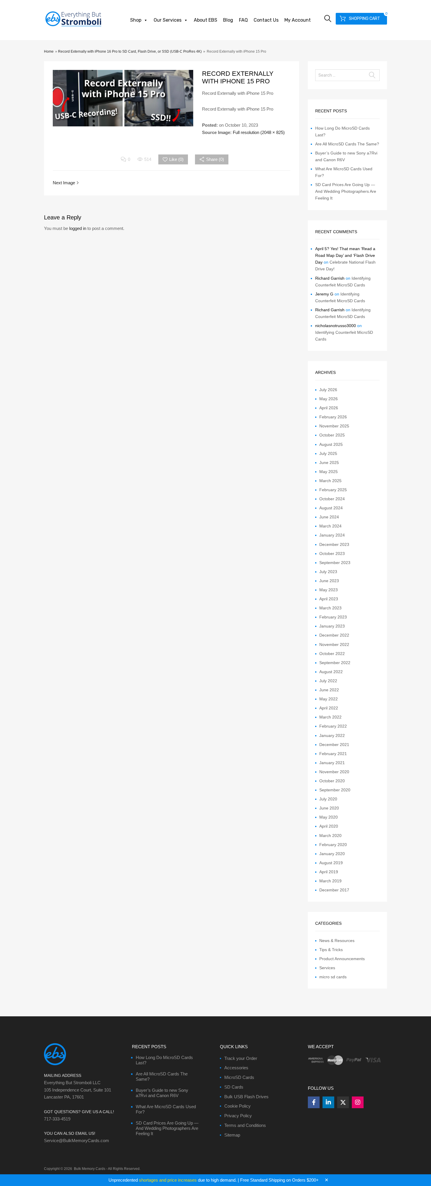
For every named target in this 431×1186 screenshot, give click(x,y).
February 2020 (333, 844)
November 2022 (334, 644)
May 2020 (328, 817)
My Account (297, 20)
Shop (135, 20)
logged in (77, 228)
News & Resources (336, 940)
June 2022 (329, 689)
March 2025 (330, 480)
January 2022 (332, 735)
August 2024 (331, 508)
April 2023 (328, 599)
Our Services (167, 20)
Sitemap (232, 1134)
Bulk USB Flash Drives (246, 1096)
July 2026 (328, 389)
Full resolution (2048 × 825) (259, 132)
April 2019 (328, 871)
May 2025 (328, 471)
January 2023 (332, 626)
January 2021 (332, 762)
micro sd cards (333, 976)
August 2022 (331, 671)
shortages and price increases (168, 1180)
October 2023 (332, 553)
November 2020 (334, 771)
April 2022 (328, 708)
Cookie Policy (237, 1106)
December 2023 (334, 544)
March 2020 (330, 835)
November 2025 (334, 426)
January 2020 (332, 853)
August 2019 (331, 862)
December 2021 (334, 744)
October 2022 (332, 653)
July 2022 (328, 680)
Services (327, 967)
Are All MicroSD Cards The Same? (347, 144)
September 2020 (334, 790)
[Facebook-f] (314, 1102)
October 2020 (332, 780)
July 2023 (328, 571)
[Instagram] (358, 1102)
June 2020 (329, 808)
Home (49, 51)
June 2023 (329, 580)
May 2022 (328, 699)
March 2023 (330, 608)
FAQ (243, 20)
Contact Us (266, 20)
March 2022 (330, 717)
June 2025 (329, 462)
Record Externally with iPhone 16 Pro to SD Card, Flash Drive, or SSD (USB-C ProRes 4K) (130, 51)
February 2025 (333, 489)
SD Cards (233, 1086)
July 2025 (328, 453)
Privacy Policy (238, 1115)
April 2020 (328, 826)
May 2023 (328, 589)
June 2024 (329, 517)
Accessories (236, 1067)
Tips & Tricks (331, 949)
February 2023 (333, 617)
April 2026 (328, 407)
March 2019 (330, 881)
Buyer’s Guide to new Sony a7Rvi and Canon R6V (162, 1093)
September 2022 (334, 662)
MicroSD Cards (239, 1077)
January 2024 (332, 535)
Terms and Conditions (245, 1125)
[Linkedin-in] (328, 1102)
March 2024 (330, 526)
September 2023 (334, 562)
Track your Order (240, 1058)
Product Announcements (342, 958)
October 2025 (332, 435)
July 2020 (328, 799)
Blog (228, 20)
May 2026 (328, 398)
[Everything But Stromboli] (73, 27)
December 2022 (334, 635)
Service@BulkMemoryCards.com (76, 1140)
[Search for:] (347, 75)
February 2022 (333, 726)
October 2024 (332, 498)
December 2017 (334, 890)
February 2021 (333, 753)
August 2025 (331, 444)
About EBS (205, 20)
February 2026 (333, 417)
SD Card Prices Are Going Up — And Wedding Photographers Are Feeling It (345, 191)
